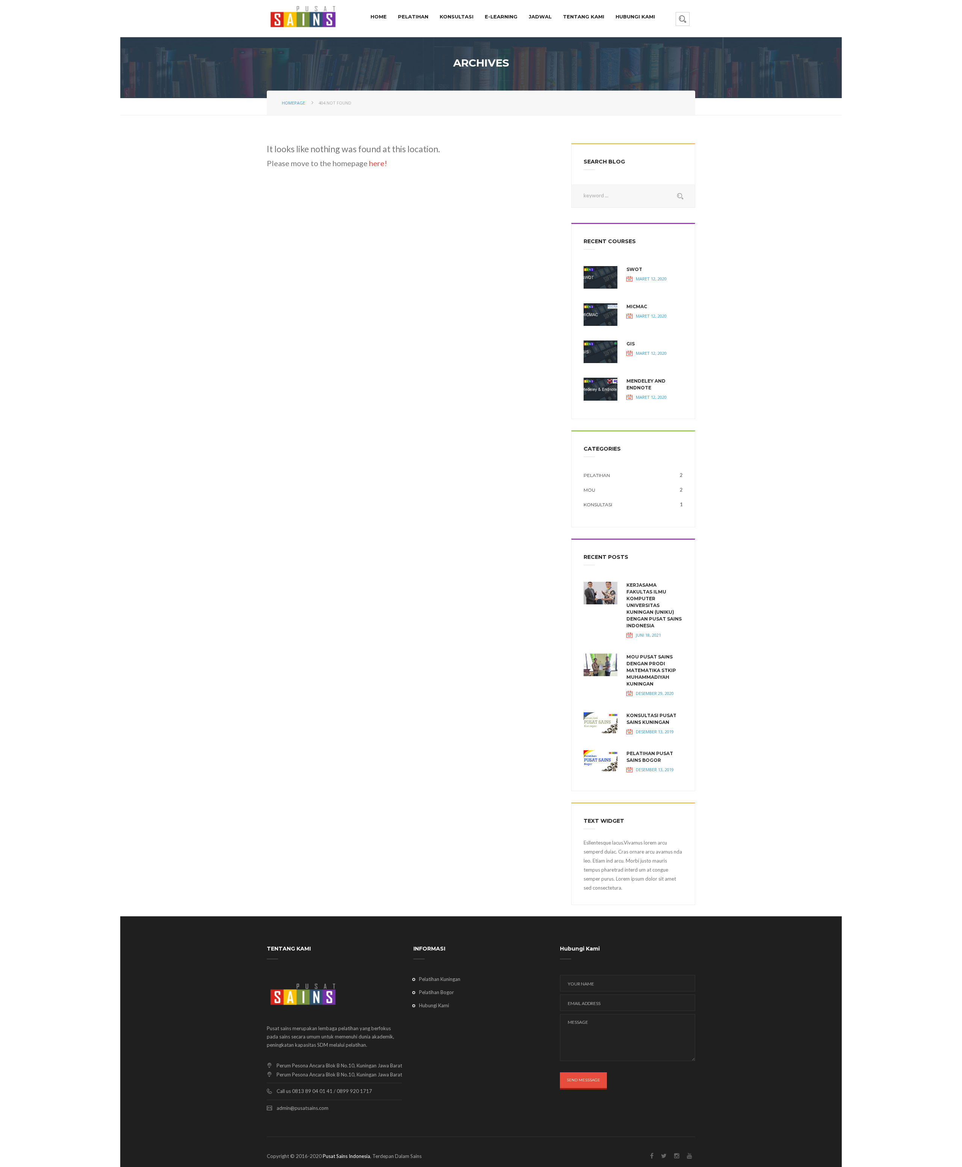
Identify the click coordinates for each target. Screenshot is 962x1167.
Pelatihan (413, 16)
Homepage (293, 103)
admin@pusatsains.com (302, 1108)
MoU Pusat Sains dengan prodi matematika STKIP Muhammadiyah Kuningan (651, 670)
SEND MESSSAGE (583, 1080)
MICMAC (636, 306)
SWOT (634, 269)
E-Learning (501, 16)
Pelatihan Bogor (436, 992)
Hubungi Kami (635, 16)
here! (377, 163)
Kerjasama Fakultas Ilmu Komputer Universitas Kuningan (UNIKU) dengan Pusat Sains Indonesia (654, 605)
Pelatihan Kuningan (439, 979)
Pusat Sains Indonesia (346, 1156)
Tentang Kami (583, 16)
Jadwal (540, 16)
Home (379, 16)
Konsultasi (456, 16)
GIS (630, 344)
